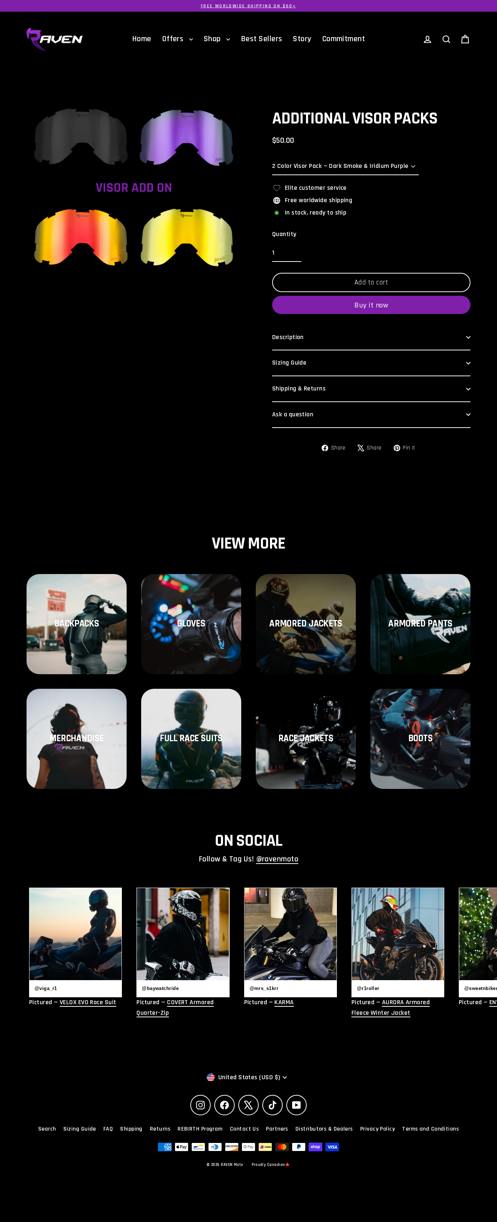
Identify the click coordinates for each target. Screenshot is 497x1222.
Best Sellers (261, 39)
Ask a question (292, 414)
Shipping (131, 1129)
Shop (213, 39)
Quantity (284, 234)
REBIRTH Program (200, 1129)
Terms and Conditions (430, 1129)
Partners (277, 1129)
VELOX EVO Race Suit (88, 1002)
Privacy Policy (377, 1129)
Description (288, 337)
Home (141, 39)
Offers (174, 39)
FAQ (108, 1129)
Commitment (343, 39)
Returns (160, 1129)
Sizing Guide (289, 362)
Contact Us (244, 1129)
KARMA (284, 1002)
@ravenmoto (277, 859)
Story (302, 39)
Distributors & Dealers (324, 1129)
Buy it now (371, 305)
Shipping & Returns (299, 388)
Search (47, 1129)
